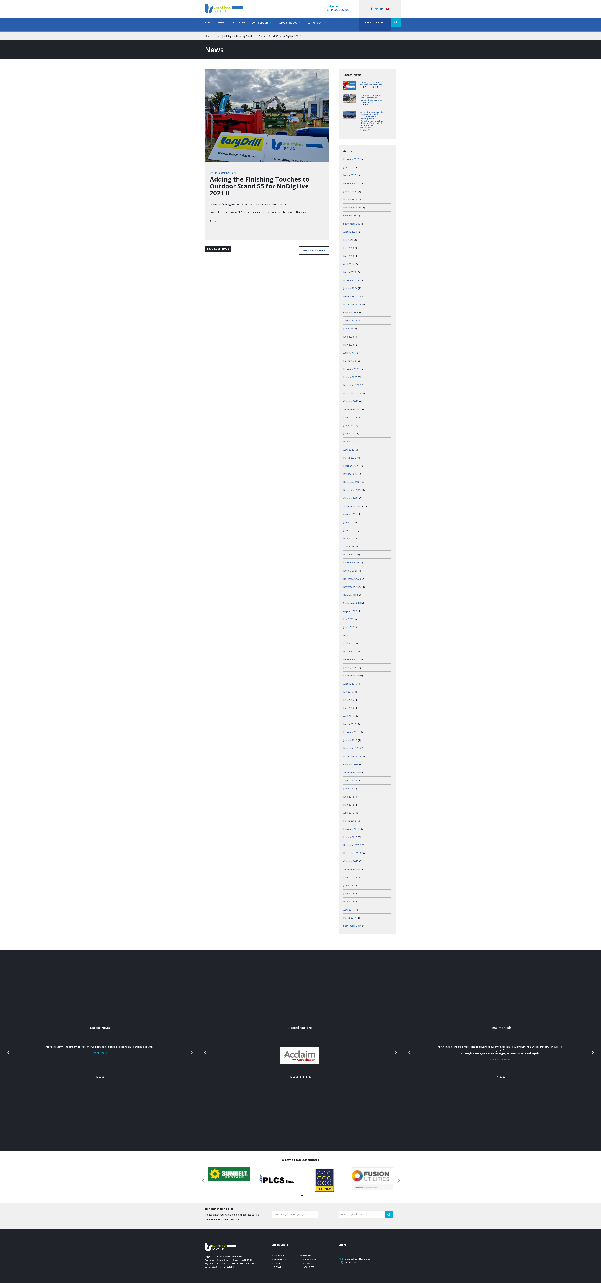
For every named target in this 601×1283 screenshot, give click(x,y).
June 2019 (348, 699)
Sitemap (277, 1267)
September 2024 (352, 223)
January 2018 (350, 837)
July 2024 (348, 239)
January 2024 (350, 288)
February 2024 (351, 280)
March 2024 (349, 272)
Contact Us (279, 1263)
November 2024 (352, 207)
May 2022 (348, 441)
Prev (8, 1052)
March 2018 (349, 820)
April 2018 (348, 812)
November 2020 (352, 586)
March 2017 (349, 917)
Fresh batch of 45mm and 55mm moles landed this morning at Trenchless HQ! (371, 99)
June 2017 (348, 893)
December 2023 (352, 296)
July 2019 (348, 691)
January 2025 (350, 191)
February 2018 (351, 828)
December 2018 (352, 748)
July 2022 (348, 425)
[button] (396, 22)
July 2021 (348, 522)
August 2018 (350, 780)
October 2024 (351, 215)
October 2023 (351, 312)
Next (191, 1052)
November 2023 (352, 304)
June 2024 (348, 247)
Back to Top (308, 1267)
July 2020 (348, 619)
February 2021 (351, 562)
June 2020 (348, 627)
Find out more (99, 1052)
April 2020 (348, 643)
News (221, 22)
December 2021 (352, 481)
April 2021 (348, 546)
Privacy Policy (278, 1256)
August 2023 (350, 320)
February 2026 (351, 159)
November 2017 (352, 853)
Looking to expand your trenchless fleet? (371, 83)
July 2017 (348, 885)
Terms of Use (280, 1259)
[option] (229, 1174)
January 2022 (350, 473)
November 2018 (352, 756)
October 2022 (351, 401)
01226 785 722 (339, 10)
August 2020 (350, 611)
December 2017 (352, 845)
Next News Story (314, 250)
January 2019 (350, 740)
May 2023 (348, 344)
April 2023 (348, 352)
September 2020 (352, 602)
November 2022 (352, 393)
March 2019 (349, 724)
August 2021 (350, 514)
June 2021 (348, 530)
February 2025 (351, 183)
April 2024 (348, 264)
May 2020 (348, 635)
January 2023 (350, 377)
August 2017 (350, 877)
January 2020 (350, 667)
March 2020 (349, 651)
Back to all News (218, 249)
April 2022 (348, 449)
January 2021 (350, 570)
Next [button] (397, 1180)
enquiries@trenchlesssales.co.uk (358, 1259)
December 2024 (352, 199)
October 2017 (351, 861)
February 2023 (351, 368)
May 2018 (348, 804)
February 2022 (351, 465)
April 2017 (348, 909)
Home (208, 22)
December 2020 (352, 578)
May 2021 (348, 538)
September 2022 (352, 409)
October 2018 (351, 764)
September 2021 (352, 506)
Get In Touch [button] (315, 22)
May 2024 (348, 255)
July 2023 (348, 328)
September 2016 (352, 925)
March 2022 (349, 457)
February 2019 (351, 732)
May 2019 (348, 707)
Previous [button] (203, 1180)
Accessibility (309, 1263)
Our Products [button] (260, 22)
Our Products (309, 1259)
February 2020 (351, 659)
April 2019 (348, 715)
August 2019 (350, 683)
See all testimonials (500, 1059)
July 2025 (348, 167)
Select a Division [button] (373, 22)
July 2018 (348, 788)
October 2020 (351, 594)
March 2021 (349, 554)
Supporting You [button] (288, 22)
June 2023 (348, 336)
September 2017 (352, 869)
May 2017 (348, 901)
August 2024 (350, 231)
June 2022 (348, 433)
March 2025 (349, 175)
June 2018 (348, 796)
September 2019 (352, 675)
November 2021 (352, 489)
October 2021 (351, 498)
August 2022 (350, 417)
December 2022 (352, 385)
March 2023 (349, 360)
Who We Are (238, 22)
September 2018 (352, 772)
